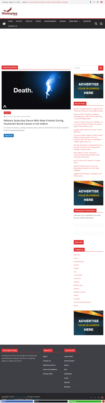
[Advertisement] (52, 44)
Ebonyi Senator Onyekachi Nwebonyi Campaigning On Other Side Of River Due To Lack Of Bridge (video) (88, 116)
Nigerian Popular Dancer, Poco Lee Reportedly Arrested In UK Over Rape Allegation (86, 168)
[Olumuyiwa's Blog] (4, 23)
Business (77, 255)
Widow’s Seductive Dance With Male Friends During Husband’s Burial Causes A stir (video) (33, 122)
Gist (75, 272)
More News (73, 21)
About (45, 356)
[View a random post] (100, 23)
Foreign (76, 268)
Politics (19, 21)
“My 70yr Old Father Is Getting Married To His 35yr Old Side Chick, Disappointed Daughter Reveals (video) (88, 147)
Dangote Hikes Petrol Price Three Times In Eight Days (45, 2)
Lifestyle (28, 21)
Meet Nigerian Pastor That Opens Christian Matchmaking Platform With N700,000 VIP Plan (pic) (87, 155)
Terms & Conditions (50, 369)
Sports (38, 21)
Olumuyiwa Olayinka (25, 116)
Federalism (68, 374)
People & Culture (79, 292)
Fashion (76, 265)
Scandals (77, 299)
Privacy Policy (48, 374)
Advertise (87, 21)
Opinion (62, 21)
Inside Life (7, 113)
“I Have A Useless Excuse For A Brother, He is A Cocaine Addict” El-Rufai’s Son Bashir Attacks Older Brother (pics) (88, 124)
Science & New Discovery (82, 302)
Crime (76, 258)
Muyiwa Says (78, 285)
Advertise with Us (49, 365)
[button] (79, 21)
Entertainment (50, 21)
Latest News (68, 356)
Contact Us (12, 26)
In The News (78, 275)
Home (10, 21)
